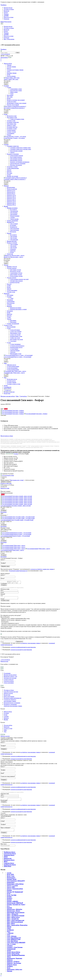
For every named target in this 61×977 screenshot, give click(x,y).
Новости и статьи (8, 17)
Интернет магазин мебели (8, 396)
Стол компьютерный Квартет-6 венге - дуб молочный (15, 536)
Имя (2, 590)
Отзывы (16, 453)
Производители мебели (10, 675)
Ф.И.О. (3, 560)
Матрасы (6, 718)
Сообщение (4, 583)
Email (2, 592)
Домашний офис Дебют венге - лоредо (14, 372)
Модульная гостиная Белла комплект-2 (14, 108)
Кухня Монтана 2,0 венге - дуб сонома (14, 138)
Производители (8, 7)
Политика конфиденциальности (12, 698)
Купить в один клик (6, 483)
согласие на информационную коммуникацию (23, 647)
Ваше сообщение (5, 827)
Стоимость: (4, 477)
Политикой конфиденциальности (18, 570)
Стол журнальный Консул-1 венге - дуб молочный (17, 357)
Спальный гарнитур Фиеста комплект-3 (14, 179)
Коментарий (4, 800)
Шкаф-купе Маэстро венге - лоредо (13, 257)
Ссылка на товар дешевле (8, 776)
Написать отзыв (5, 488)
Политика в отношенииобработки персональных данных (13, 705)
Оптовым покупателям (10, 678)
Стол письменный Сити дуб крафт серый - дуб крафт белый (17, 520)
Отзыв (2, 599)
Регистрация (7, 21)
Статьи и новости (8, 679)
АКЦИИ (6, 15)
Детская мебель (8, 725)
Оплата (6, 12)
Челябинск (3, 5)
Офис (17, 396)
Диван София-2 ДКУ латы (11, 79)
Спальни (6, 716)
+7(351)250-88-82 (5, 54)
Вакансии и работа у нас (10, 676)
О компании (7, 673)
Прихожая (6, 727)
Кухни (5, 715)
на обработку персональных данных (30, 643)
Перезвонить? (4, 57)
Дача (5, 731)
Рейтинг (3, 594)
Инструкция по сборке (7, 436)
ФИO (2, 795)
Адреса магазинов (9, 682)
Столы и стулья (8, 728)
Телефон (3, 563)
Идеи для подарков (9, 696)
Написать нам (4, 661)
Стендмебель (23, 396)
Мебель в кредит (8, 693)
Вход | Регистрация (9, 39)
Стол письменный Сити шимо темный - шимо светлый (16, 505)
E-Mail (3, 821)
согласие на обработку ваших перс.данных (42, 569)
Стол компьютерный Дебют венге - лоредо (12, 550)
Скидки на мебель (9, 681)
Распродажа (7, 393)
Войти (2, 21)
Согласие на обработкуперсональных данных (10, 700)
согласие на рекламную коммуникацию (21, 649)
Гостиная (6, 713)
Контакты (6, 19)
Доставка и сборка (9, 9)
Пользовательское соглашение (12, 703)
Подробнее (4, 512)
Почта (3, 578)
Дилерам (6, 14)
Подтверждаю (19, 647)
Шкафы (6, 719)
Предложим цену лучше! (17, 480)
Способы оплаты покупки (11, 691)
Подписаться (19, 641)
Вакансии (6, 11)
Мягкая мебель (8, 711)
